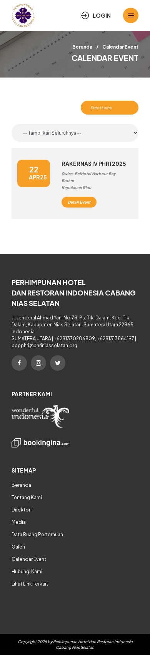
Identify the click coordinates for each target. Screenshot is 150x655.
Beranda (82, 47)
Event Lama (101, 107)
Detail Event (79, 202)
